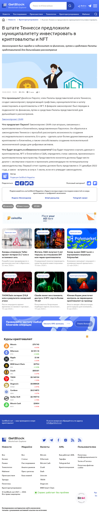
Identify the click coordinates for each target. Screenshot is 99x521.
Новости (6, 14)
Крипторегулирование (69, 14)
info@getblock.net (54, 423)
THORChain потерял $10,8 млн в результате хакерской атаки (16, 298)
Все (3, 455)
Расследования (20, 14)
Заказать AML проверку (53, 324)
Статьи (25, 459)
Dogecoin (44, 484)
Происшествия (36, 14)
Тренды (5, 480)
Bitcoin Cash (45, 463)
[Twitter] (44, 440)
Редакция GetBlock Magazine (22, 177)
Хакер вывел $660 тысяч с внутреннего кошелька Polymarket (80, 254)
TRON (42, 480)
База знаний (27, 475)
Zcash (42, 467)
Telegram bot (64, 463)
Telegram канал (80, 198)
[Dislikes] (95, 183)
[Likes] (89, 183)
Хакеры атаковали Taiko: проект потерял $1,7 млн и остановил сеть (15, 254)
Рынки (5, 463)
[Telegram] (51, 440)
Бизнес (5, 459)
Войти (83, 6)
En (96, 496)
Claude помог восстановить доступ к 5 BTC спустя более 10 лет (49, 298)
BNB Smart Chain (47, 488)
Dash (42, 471)
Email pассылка (52, 198)
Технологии (51, 14)
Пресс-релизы (28, 471)
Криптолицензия (66, 467)
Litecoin (43, 475)
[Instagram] (65, 440)
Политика (6, 484)
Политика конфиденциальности (87, 456)
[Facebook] (58, 440)
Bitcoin (43, 455)
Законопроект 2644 (12, 119)
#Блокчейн (8, 206)
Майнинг (86, 14)
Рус (95, 493)
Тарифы (62, 459)
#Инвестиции (23, 206)
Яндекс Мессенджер (21, 198)
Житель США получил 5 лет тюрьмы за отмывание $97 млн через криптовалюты (49, 254)
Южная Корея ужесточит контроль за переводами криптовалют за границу (80, 298)
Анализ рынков (28, 467)
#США (37, 206)
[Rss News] (72, 440)
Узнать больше (83, 324)
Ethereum (44, 459)
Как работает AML (66, 455)
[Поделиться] (17, 183)
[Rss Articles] (79, 440)
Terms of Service (85, 461)
